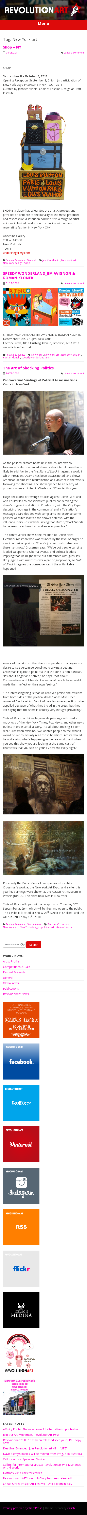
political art (47, 927)
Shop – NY (12, 47)
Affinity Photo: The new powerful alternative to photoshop (41, 1429)
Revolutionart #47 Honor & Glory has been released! (37, 1478)
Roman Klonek (11, 357)
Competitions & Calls (17, 967)
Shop (27, 263)
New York (36, 354)
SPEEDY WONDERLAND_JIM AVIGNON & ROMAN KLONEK (39, 275)
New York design (12, 263)
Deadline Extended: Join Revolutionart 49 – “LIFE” (35, 1448)
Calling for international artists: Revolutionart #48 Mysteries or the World (42, 1466)
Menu (43, 23)
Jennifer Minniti (50, 260)
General (31, 260)
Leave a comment (74, 52)
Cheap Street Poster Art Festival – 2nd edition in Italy (37, 1484)
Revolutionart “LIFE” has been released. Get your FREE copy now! (42, 1441)
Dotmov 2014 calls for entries (22, 1473)
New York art (68, 260)
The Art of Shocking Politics (28, 367)
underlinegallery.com (16, 253)
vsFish (71, 1508)
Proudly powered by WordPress (22, 1508)
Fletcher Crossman (58, 924)
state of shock (64, 927)
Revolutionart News (16, 994)
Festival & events (15, 260)
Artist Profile (11, 961)
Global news (34, 924)
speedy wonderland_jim (35, 357)
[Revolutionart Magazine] (43, 15)
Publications (11, 988)
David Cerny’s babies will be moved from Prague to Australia (42, 1454)
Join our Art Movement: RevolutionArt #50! (31, 1435)
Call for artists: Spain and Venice (24, 1459)
